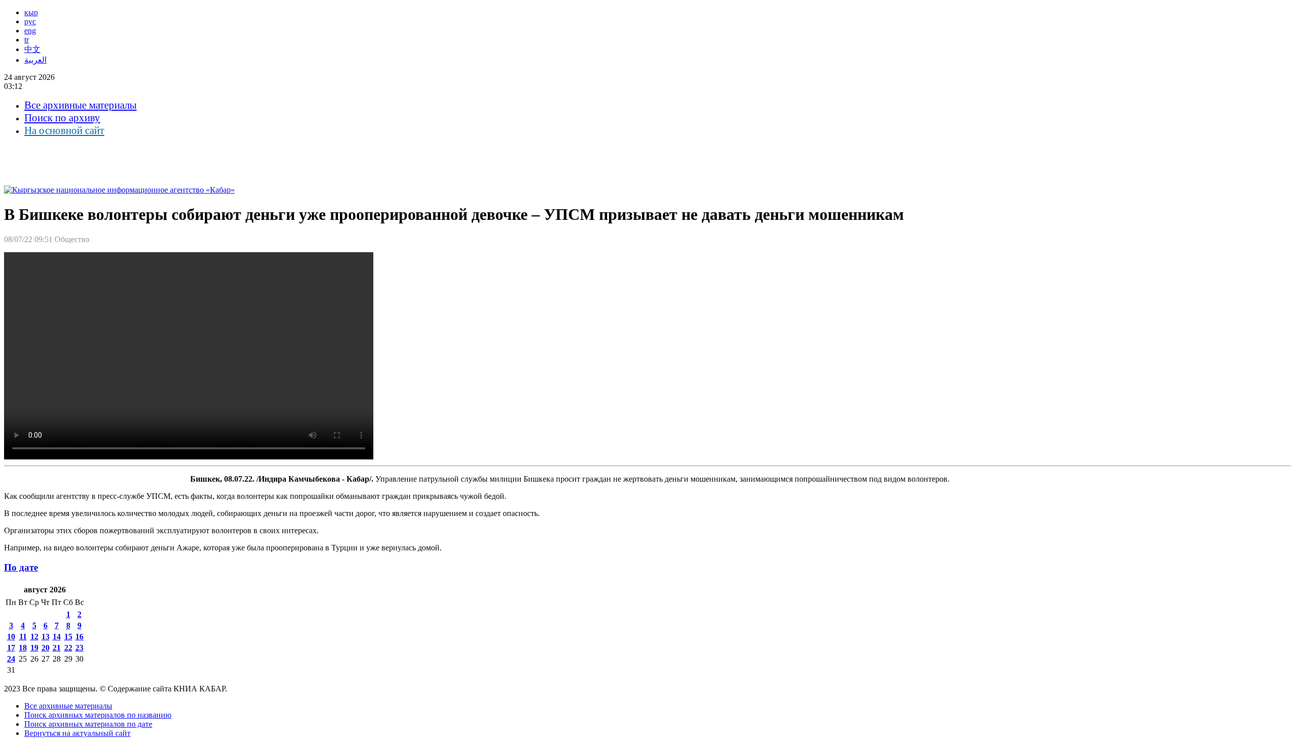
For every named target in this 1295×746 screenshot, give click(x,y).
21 (57, 647)
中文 (32, 49)
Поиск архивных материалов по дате (88, 724)
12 (34, 636)
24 (11, 659)
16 (79, 636)
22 (68, 647)
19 (34, 647)
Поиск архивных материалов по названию (97, 715)
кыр (31, 12)
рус (30, 21)
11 (23, 636)
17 (11, 647)
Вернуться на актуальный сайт (77, 733)
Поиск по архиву (62, 118)
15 (68, 636)
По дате (21, 567)
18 (23, 647)
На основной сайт (64, 130)
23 (79, 647)
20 (45, 647)
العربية (35, 60)
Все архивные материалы (80, 105)
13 (45, 636)
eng (30, 30)
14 (57, 636)
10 (11, 636)
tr (26, 39)
